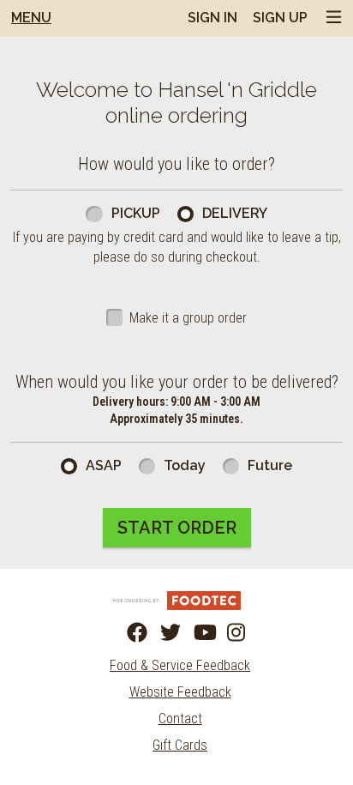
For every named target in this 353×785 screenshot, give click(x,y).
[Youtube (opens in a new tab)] (193, 633)
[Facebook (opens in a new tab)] (127, 633)
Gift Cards (180, 745)
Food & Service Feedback (180, 665)
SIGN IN (212, 17)
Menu (31, 17)
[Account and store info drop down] (333, 18)
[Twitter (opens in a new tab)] (160, 633)
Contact (180, 718)
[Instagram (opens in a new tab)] (227, 633)
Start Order (176, 527)
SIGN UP (280, 17)
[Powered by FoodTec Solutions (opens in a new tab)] (176, 599)
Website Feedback (180, 692)
